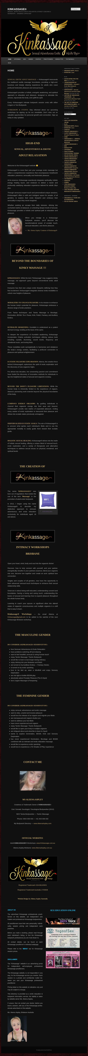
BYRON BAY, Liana (69, 72)
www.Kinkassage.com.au (45, 843)
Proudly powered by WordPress (44, 1050)
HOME (9, 59)
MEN (24, 59)
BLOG (9, 63)
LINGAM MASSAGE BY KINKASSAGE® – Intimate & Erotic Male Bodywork (71, 84)
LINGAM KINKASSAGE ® (71, 144)
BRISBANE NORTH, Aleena (71, 70)
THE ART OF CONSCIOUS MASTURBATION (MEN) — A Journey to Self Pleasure (71, 104)
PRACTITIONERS (48, 59)
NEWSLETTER (59, 59)
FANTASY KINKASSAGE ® (71, 131)
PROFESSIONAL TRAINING (71, 153)
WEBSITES (67, 180)
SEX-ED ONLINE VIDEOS (71, 155)
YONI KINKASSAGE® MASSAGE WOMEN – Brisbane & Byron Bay (70, 186)
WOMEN (31, 59)
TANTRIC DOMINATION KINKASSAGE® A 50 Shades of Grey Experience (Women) (71, 175)
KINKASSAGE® (17, 9)
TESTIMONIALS (70, 59)
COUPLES (38, 59)
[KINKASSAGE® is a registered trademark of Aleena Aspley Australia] (33, 869)
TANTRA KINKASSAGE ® (71, 157)
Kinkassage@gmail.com (17, 617)
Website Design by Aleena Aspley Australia (33, 899)
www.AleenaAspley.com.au (42, 848)
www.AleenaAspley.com (42, 823)
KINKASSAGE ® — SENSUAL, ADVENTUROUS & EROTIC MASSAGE (72, 140)
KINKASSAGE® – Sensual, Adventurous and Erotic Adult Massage (72, 91)
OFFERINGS (17, 59)
